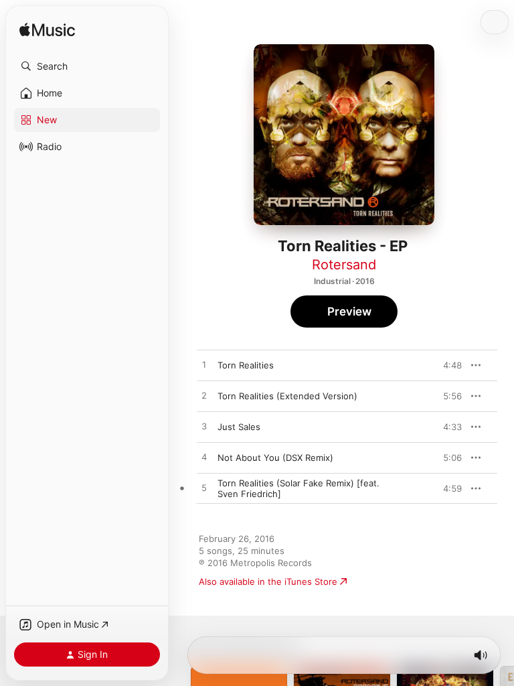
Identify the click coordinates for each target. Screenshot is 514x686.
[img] (47, 30)
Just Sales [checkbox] (239, 426)
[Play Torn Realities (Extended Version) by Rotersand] (204, 396)
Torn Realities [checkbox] (246, 365)
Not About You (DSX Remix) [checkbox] (275, 457)
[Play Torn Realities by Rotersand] (204, 365)
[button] (87, 66)
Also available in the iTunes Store (268, 581)
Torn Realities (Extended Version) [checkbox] (287, 396)
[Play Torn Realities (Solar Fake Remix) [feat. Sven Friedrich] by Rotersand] (204, 488)
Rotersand (344, 265)
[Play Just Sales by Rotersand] (204, 427)
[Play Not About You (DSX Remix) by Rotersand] (204, 458)
